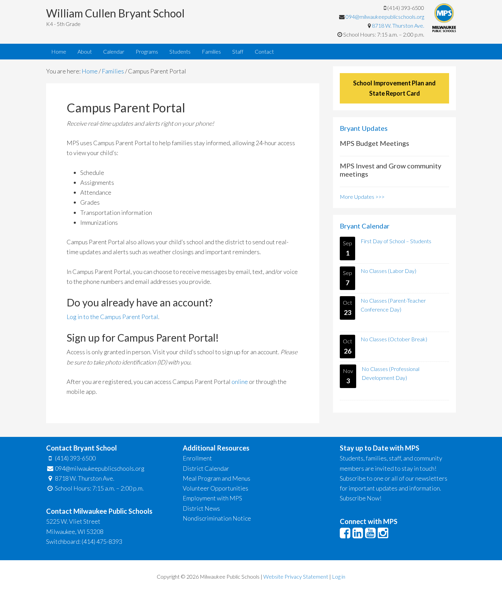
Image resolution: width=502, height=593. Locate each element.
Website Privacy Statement (295, 576)
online (240, 381)
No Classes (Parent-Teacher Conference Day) (393, 305)
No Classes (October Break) (394, 339)
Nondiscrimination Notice (217, 518)
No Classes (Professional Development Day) (390, 373)
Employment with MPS (212, 498)
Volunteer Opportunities (215, 488)
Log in (338, 576)
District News (201, 508)
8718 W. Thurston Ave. (398, 25)
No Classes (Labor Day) (388, 270)
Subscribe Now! (360, 498)
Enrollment (197, 458)
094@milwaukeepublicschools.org (385, 16)
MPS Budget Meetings (374, 143)
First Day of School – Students (396, 241)
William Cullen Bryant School (115, 13)
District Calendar (206, 468)
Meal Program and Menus (216, 478)
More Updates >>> (362, 196)
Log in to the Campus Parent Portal (112, 316)
